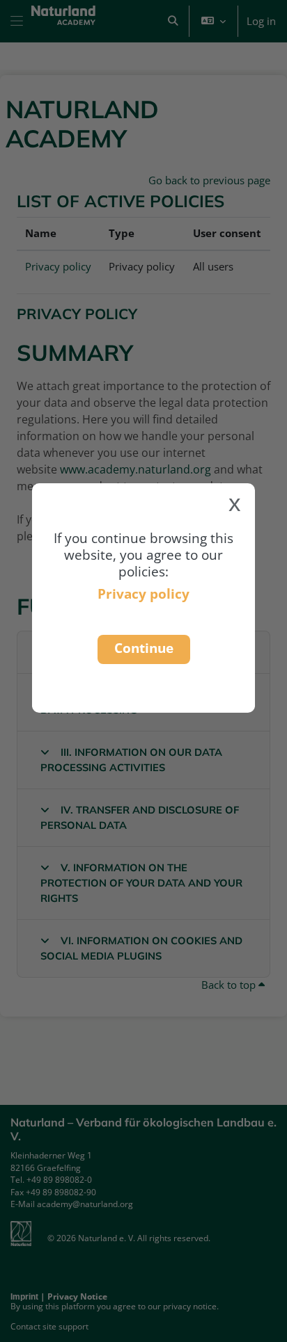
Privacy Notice (77, 1296)
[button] (172, 21)
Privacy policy (143, 593)
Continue (143, 647)
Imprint (24, 1297)
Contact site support (49, 1326)
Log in (261, 21)
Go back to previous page (209, 180)
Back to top (229, 985)
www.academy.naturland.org (135, 469)
